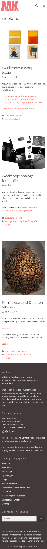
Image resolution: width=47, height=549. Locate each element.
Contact (25, 437)
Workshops (7, 471)
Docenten (6, 491)
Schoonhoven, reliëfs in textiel (21, 99)
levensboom (16, 354)
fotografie (32, 221)
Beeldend (6, 463)
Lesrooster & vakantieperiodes (16, 487)
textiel (8, 119)
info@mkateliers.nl (16, 427)
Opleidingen (7, 475)
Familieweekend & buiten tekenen (22, 305)
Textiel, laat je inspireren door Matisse (25, 102)
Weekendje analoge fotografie (18, 178)
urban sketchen (30, 354)
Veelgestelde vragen (11, 499)
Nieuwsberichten (9, 483)
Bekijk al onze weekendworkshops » (18, 108)
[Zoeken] (41, 518)
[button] (36, 6)
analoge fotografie (13, 221)
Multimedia (7, 467)
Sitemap (5, 503)
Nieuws (18, 115)
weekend (16, 119)
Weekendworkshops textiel (18, 70)
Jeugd (17, 351)
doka (25, 221)
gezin (7, 354)
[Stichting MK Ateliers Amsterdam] (10, 6)
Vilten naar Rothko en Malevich (22, 96)
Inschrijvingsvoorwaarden (13, 495)
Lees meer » (7, 328)
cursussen (9, 115)
